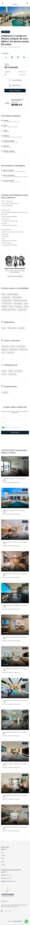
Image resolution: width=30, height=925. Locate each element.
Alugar (2, 858)
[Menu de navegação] (3, 3)
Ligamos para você (16, 85)
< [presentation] (2, 18)
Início (2, 852)
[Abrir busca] (27, 3)
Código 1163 (6, 31)
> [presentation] (27, 18)
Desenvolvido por (11, 921)
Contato (3, 864)
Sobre (2, 861)
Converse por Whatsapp (16, 80)
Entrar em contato (15, 432)
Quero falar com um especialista (14, 276)
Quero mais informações (15, 90)
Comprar (3, 855)
